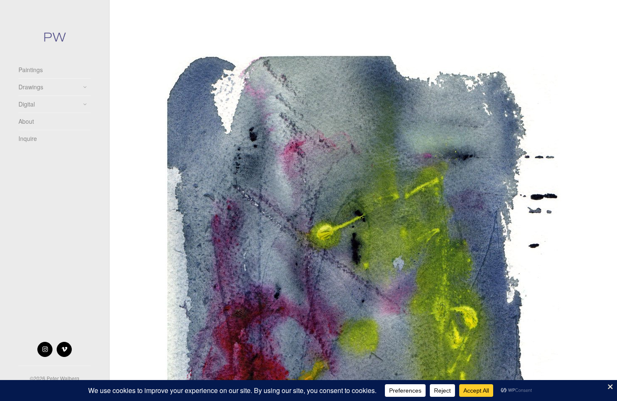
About (26, 121)
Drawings (30, 87)
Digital (26, 104)
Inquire (27, 138)
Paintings (30, 69)
